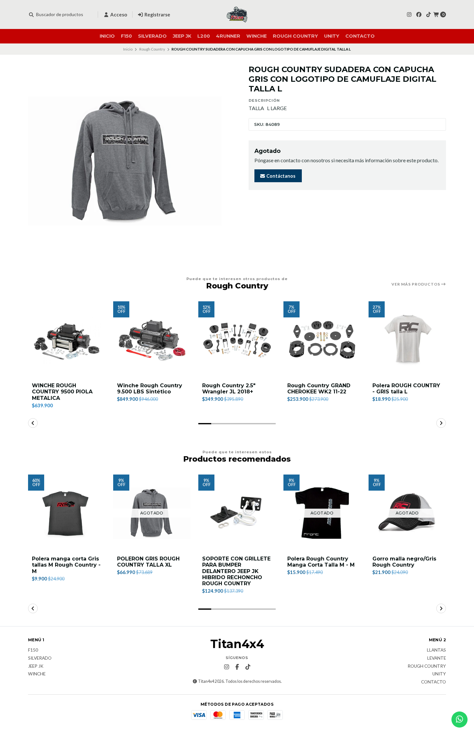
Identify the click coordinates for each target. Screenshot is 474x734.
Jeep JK (182, 36)
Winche (256, 36)
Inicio (107, 36)
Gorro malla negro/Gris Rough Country (404, 562)
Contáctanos (280, 176)
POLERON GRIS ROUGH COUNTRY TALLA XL (148, 562)
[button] (204, 423)
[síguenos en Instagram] (409, 14)
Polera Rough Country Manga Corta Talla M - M (321, 562)
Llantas (436, 650)
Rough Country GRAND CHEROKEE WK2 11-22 (319, 388)
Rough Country (295, 36)
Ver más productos (416, 284)
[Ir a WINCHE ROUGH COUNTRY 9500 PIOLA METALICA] (66, 340)
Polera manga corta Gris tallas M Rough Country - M (66, 565)
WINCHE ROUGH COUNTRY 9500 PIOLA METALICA (62, 391)
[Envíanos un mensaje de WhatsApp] (459, 719)
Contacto (360, 36)
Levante (436, 658)
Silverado (152, 36)
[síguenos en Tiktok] (428, 14)
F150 (126, 36)
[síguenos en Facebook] (419, 14)
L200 (203, 36)
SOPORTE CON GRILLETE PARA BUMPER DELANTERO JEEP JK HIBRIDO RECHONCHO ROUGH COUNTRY (236, 571)
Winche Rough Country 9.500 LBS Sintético (149, 388)
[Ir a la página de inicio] (237, 14)
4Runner (228, 36)
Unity (331, 36)
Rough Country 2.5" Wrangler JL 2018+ (228, 388)
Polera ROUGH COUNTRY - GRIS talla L (406, 388)
